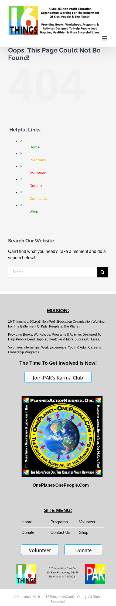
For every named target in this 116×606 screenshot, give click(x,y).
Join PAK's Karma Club (58, 377)
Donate (83, 550)
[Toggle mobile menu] (105, 38)
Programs (59, 522)
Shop (83, 532)
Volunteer (87, 522)
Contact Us (60, 532)
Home (27, 522)
